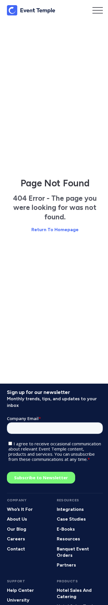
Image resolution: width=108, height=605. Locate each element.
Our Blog (16, 529)
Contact (16, 549)
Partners (66, 565)
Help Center (20, 590)
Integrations (70, 509)
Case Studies (71, 519)
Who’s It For (20, 509)
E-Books (66, 529)
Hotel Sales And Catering (74, 593)
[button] (97, 10)
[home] (31, 10)
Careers (16, 539)
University (18, 600)
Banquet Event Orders (73, 552)
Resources (68, 539)
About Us (17, 519)
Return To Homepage (55, 229)
